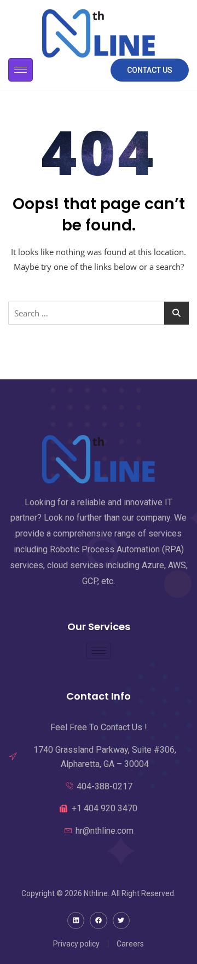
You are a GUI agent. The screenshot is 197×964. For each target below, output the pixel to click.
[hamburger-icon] (20, 70)
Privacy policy (76, 943)
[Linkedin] (75, 920)
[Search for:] (98, 313)
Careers (130, 943)
